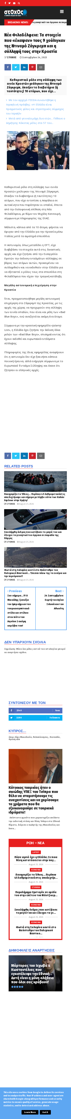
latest (35, 852)
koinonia (36, 870)
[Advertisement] (35, 412)
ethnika (36, 887)
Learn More (30, 1112)
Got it (45, 1112)
